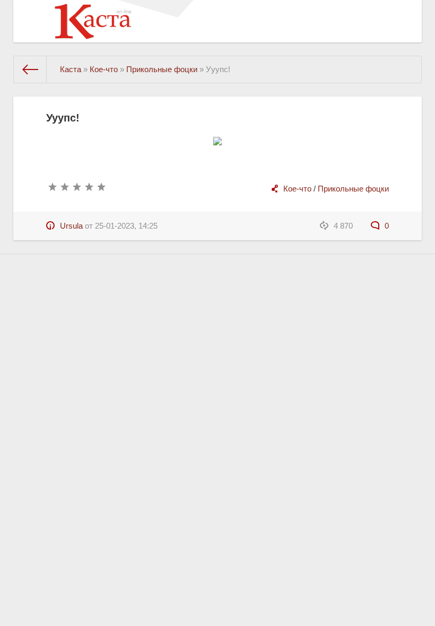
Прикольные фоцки (353, 188)
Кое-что (297, 188)
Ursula (71, 225)
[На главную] (30, 69)
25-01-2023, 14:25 (126, 225)
